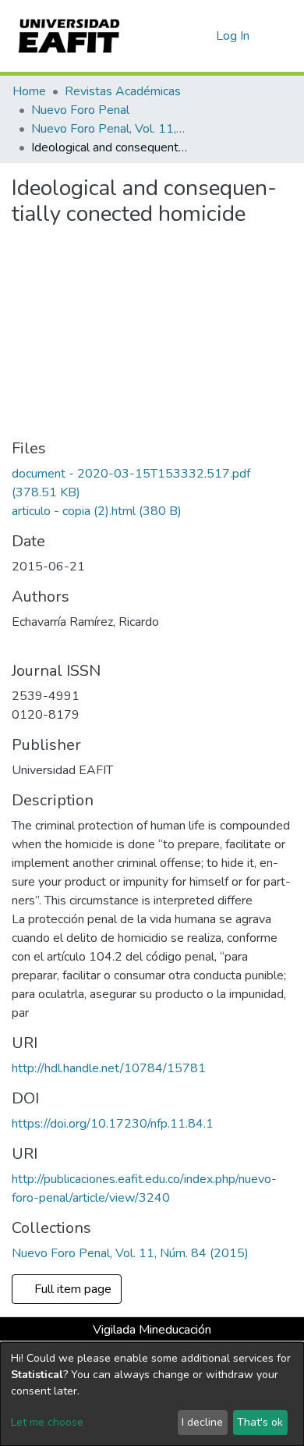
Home (29, 91)
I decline (202, 1422)
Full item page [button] (74, 1289)
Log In (233, 35)
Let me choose (47, 1422)
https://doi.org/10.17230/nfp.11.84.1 (113, 1123)
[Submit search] (179, 36)
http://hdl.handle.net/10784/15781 (109, 1068)
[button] (201, 36)
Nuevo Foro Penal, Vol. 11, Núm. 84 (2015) (109, 128)
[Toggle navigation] (282, 36)
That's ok (260, 1422)
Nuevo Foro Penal (80, 110)
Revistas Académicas (123, 91)
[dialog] (152, 1394)
